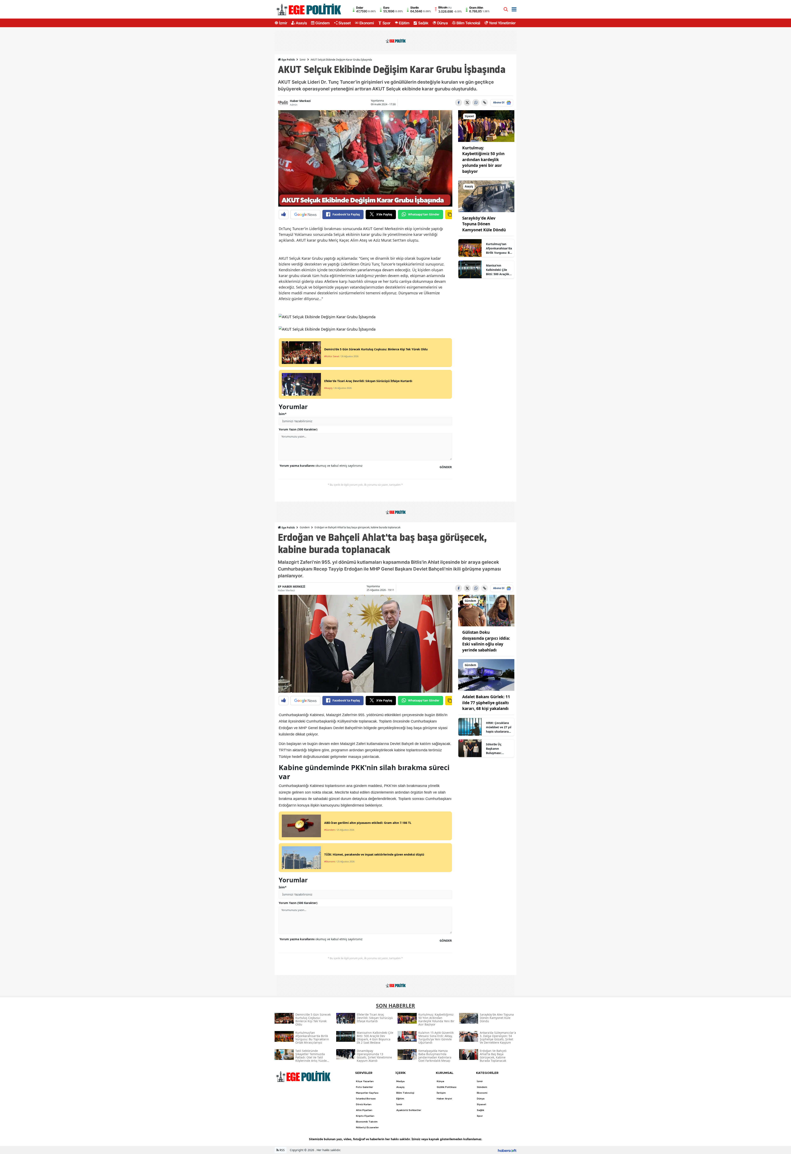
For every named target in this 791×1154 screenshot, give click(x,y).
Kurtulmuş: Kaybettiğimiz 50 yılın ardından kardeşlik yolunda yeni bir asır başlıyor (483, 159)
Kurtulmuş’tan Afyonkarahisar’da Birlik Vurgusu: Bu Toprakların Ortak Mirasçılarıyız (499, 248)
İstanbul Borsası (366, 1098)
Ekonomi (366, 23)
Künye (440, 1081)
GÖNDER (446, 467)
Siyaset (344, 23)
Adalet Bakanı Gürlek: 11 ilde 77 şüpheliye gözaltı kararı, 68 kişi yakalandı (486, 702)
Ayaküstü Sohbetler (408, 1110)
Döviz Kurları (363, 1104)
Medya (400, 1081)
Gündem (322, 23)
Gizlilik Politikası (446, 1087)
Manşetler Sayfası (367, 1093)
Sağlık (423, 23)
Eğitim (404, 23)
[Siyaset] (486, 125)
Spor (386, 23)
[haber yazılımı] (507, 1150)
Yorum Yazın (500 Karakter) (298, 429)
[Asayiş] (486, 196)
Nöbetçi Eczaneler (367, 1127)
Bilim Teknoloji (468, 23)
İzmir (283, 23)
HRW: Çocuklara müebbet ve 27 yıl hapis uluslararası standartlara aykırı (498, 727)
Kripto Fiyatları (365, 1116)
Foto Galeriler (364, 1087)
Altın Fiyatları (364, 1110)
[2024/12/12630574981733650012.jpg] (327, 318)
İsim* (283, 414)
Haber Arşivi (444, 1098)
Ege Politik (288, 59)
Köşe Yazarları (365, 1081)
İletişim (441, 1093)
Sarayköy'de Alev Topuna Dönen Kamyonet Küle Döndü (484, 224)
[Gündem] (486, 610)
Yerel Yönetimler (502, 23)
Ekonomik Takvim (367, 1121)
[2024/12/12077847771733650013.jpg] (327, 330)
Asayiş (301, 23)
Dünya (442, 23)
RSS (282, 1150)
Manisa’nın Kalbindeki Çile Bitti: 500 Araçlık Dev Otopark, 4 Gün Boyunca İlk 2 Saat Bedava (499, 269)
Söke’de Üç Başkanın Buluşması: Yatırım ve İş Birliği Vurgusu (496, 748)
